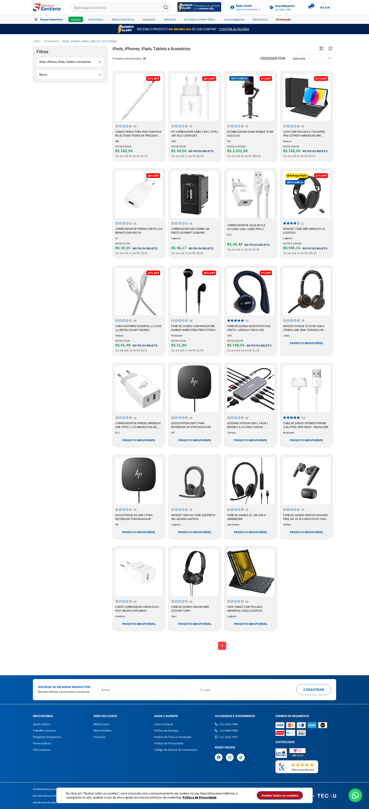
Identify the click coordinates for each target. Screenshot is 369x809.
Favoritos (100, 737)
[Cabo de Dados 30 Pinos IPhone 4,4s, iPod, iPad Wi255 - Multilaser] (306, 388)
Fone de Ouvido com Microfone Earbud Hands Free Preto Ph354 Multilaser (193, 328)
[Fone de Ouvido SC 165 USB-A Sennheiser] (250, 480)
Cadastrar (313, 689)
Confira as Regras (234, 29)
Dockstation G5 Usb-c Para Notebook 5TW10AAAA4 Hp (134, 517)
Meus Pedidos (103, 730)
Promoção (283, 19)
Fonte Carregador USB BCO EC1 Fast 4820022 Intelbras (137, 609)
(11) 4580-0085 (229, 730)
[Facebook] (219, 758)
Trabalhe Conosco (44, 730)
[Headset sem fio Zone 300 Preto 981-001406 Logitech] (194, 480)
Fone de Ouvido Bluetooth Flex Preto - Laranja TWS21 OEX (249, 328)
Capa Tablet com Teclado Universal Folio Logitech (244, 609)
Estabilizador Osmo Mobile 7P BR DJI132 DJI (250, 133)
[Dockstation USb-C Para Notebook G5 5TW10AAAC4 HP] (194, 388)
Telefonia (170, 19)
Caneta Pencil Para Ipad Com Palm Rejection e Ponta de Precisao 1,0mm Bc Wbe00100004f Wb (138, 134)
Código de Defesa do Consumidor (175, 750)
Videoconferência (123, 19)
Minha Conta (101, 724)
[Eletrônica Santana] (47, 7)
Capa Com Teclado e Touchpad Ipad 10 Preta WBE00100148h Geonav (304, 134)
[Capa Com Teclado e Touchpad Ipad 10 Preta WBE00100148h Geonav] (306, 97)
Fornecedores (42, 743)
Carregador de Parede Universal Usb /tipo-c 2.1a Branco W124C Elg (138, 425)
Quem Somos (41, 724)
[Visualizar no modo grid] (330, 49)
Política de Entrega (166, 730)
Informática (96, 19)
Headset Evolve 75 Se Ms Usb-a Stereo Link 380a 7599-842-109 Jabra (304, 328)
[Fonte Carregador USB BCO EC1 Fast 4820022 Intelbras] (138, 572)
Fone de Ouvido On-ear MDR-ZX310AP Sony (190, 609)
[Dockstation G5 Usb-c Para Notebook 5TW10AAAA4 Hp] (138, 480)
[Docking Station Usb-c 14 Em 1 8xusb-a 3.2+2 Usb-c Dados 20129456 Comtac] (250, 388)
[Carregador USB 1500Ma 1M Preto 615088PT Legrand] (194, 194)
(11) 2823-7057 (229, 737)
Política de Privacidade (200, 797)
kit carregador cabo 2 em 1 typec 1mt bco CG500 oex (194, 133)
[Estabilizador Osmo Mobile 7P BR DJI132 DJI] (250, 97)
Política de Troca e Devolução (173, 737)
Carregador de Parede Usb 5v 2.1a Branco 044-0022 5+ (138, 230)
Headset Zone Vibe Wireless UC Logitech (304, 230)
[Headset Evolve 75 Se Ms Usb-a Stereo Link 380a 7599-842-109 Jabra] (306, 291)
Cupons (76, 19)
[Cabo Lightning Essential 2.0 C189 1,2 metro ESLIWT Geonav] (138, 291)
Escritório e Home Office (199, 19)
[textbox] (121, 7)
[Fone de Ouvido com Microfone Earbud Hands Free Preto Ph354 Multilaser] (194, 291)
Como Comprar (163, 724)
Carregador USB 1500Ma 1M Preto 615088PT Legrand (190, 230)
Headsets (149, 19)
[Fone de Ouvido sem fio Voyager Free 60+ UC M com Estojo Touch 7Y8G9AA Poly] (306, 480)
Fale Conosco (41, 750)
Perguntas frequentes (47, 737)
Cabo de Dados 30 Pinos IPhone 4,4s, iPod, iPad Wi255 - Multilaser (305, 425)
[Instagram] (230, 758)
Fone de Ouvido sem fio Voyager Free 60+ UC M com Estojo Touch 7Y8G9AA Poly (305, 517)
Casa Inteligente (234, 19)
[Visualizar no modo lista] (321, 49)
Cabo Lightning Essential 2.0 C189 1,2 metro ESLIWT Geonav (138, 328)
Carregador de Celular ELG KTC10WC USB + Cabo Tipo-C (246, 227)
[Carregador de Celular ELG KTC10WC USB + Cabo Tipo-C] (250, 194)
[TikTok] (241, 758)
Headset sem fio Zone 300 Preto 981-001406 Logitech (193, 517)
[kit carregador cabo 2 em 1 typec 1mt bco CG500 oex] (194, 97)
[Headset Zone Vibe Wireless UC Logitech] (306, 194)
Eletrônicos (260, 19)
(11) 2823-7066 (229, 724)
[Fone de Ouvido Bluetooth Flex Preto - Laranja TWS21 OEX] (250, 291)
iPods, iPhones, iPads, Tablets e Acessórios (89, 41)
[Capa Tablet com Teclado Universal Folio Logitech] (250, 572)
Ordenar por (272, 58)
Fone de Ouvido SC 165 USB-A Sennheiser (246, 517)
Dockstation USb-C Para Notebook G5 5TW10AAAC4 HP (191, 425)
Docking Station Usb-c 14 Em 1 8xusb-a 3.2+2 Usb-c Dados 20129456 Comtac (247, 425)
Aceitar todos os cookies (279, 795)
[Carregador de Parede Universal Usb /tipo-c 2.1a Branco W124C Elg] (138, 388)
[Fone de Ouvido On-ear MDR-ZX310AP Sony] (194, 572)
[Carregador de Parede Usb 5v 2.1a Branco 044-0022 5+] (138, 194)
